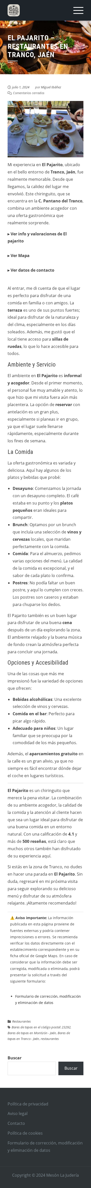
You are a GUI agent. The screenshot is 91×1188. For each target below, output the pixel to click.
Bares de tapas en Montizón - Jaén (32, 1033)
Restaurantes (21, 1021)
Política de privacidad (28, 1104)
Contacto (16, 1123)
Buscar (14, 1058)
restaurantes (50, 1038)
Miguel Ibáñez (51, 87)
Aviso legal (18, 1113)
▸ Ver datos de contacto (31, 270)
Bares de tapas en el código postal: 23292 (41, 1027)
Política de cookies (25, 1133)
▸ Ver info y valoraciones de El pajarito (37, 237)
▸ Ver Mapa (19, 255)
